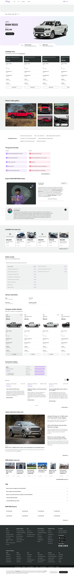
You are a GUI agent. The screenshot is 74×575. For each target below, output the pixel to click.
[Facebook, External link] (61, 546)
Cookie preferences (53, 572)
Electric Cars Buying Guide (10, 542)
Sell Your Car (29, 530)
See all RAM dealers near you (62, 479)
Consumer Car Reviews (20, 530)
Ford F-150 (29, 558)
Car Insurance (39, 537)
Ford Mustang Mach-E (31, 559)
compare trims (22, 53)
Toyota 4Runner (8, 561)
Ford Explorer (29, 561)
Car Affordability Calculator (41, 532)
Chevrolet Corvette (51, 554)
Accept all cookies (63, 572)
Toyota (7, 552)
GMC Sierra (40, 191)
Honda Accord (19, 558)
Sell (18, 1)
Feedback (57, 566)
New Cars (7, 532)
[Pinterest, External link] (67, 546)
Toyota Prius (8, 556)
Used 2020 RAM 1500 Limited (41, 242)
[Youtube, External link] (63, 546)
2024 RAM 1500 (25, 515)
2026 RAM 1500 (9, 515)
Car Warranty (39, 536)
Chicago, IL (50, 530)
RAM (13, 14)
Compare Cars (19, 534)
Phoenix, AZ (50, 536)
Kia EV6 (60, 561)
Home (6, 14)
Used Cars (7, 530)
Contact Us (24, 566)
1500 (16, 14)
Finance (29, 1)
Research (23, 1)
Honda (18, 552)
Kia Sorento (61, 556)
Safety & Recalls (19, 537)
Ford (28, 552)
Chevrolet (50, 552)
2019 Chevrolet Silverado (57, 189)
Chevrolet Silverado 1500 (52, 556)
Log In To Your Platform (62, 532)
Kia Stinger (60, 558)
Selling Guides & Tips (30, 536)
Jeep (38, 552)
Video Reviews (19, 541)
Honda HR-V (19, 561)
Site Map (38, 541)
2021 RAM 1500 (57, 511)
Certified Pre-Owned (9, 534)
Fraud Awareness (51, 566)
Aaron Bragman (41, 184)
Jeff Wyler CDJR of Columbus (42, 471)
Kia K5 (60, 559)
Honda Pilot (18, 559)
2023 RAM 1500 (41, 511)
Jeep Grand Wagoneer (41, 559)
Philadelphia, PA (50, 539)
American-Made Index (20, 539)
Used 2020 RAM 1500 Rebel (31, 242)
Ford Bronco (29, 556)
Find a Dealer (8, 537)
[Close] (73, 568)
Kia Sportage (61, 554)
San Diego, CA (50, 543)
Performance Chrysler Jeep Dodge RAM (20, 472)
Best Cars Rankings (20, 536)
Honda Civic (19, 556)
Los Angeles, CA (50, 534)
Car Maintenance (40, 539)
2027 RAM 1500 (9, 511)
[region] (37, 571)
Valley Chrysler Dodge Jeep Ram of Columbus (52, 472)
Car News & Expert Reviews (21, 532)
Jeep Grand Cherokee (41, 556)
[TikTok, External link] (59, 546)
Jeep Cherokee (40, 561)
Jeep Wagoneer (40, 558)
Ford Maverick (29, 554)
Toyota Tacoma (8, 558)
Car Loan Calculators (40, 530)
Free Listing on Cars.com (31, 534)
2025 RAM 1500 (25, 511)
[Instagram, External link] (65, 546)
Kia (59, 552)
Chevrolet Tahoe (51, 559)
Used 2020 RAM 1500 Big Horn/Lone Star (63, 242)
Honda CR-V (19, 554)
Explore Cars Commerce (62, 530)
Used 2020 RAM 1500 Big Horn (9, 242)
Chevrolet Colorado (51, 561)
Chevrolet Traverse (51, 558)
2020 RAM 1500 (57, 515)
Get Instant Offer (30, 532)
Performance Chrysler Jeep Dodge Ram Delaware (63, 472)
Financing (7, 544)
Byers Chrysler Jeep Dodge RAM (9, 472)
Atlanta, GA (50, 537)
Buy (14, 1)
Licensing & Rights (43, 566)
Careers (37, 566)
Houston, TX (50, 532)
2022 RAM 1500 (41, 515)
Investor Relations (30, 566)
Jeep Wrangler (40, 554)
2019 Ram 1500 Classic (52, 195)
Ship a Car (39, 534)
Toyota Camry (8, 559)
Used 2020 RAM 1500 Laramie (52, 242)
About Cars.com (17, 566)
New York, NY (50, 541)
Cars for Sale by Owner (10, 536)
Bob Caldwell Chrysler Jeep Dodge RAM (31, 472)
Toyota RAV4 (8, 554)
